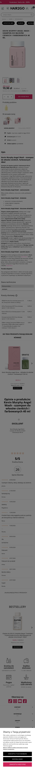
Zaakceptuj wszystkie (17, 764)
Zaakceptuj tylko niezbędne (17, 754)
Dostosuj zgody (17, 759)
